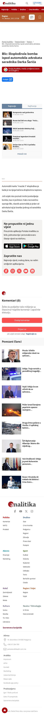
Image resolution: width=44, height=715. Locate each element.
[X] (19, 271)
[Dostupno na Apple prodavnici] (12, 246)
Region (29, 42)
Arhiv (5, 663)
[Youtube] (25, 271)
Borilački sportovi (29, 579)
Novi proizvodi (28, 614)
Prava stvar (27, 541)
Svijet (25, 596)
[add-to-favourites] (40, 17)
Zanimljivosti (7, 592)
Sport (25, 551)
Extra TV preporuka (10, 697)
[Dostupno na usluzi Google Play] (31, 246)
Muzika (5, 614)
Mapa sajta (8, 679)
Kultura (6, 606)
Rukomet (26, 563)
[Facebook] (6, 271)
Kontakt (6, 667)
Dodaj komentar (22, 320)
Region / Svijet (29, 588)
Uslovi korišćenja (10, 675)
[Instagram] (12, 271)
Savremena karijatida (12, 628)
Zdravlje (26, 537)
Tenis (25, 575)
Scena (5, 610)
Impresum (7, 659)
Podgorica (26, 529)
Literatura (6, 622)
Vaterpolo (26, 567)
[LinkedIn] (32, 271)
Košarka (26, 559)
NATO (5, 525)
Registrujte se (31, 334)
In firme (26, 610)
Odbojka (26, 571)
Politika (14, 9)
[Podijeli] (23, 17)
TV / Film (6, 618)
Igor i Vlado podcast (11, 693)
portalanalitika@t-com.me (16, 649)
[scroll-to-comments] (32, 17)
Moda (5, 600)
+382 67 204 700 (13, 644)
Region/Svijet (20, 42)
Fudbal (25, 555)
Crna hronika (34, 9)
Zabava (5, 596)
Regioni (26, 533)
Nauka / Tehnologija (32, 606)
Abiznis (6, 551)
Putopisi (26, 545)
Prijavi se (22, 329)
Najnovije (5, 9)
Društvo (23, 9)
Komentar (6, 522)
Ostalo (25, 582)
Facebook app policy (11, 683)
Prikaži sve (22, 154)
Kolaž (5, 588)
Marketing (6, 559)
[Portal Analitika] (9, 3)
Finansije (6, 555)
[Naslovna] (5, 710)
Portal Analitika (7, 42)
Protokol (6, 529)
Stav (24, 522)
